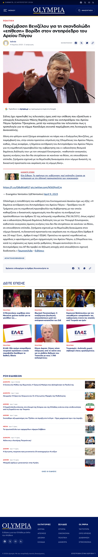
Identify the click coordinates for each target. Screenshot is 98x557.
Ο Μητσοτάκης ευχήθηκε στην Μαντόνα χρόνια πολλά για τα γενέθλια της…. (16, 315)
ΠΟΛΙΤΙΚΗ (8, 20)
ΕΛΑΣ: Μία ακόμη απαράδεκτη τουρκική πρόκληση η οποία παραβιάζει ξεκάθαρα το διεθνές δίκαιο (17, 352)
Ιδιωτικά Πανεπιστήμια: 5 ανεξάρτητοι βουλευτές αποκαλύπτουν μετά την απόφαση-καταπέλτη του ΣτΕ (48, 317)
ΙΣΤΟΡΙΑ (61, 529)
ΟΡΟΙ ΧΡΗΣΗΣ (85, 533)
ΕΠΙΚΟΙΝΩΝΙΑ (85, 542)
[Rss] (93, 2)
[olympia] (49, 10)
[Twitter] (85, 2)
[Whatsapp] (87, 43)
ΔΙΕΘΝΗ (41, 538)
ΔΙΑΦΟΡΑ (62, 542)
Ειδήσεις (39, 250)
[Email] (89, 2)
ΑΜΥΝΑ (41, 529)
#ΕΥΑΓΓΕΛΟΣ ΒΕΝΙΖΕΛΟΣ (14, 258)
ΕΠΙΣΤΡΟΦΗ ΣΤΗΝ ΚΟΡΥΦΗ (83, 553)
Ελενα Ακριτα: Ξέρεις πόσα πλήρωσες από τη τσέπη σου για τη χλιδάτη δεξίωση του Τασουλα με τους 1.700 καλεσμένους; (48, 353)
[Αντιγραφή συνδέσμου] (92, 43)
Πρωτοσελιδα (25, 250)
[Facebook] (81, 2)
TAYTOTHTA (84, 529)
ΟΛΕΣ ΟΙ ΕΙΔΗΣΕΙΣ (49, 471)
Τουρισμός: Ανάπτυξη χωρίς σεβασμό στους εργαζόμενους (80, 349)
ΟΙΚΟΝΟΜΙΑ (63, 533)
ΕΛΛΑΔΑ (41, 542)
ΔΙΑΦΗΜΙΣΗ (84, 538)
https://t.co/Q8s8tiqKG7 (16, 187)
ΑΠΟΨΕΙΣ (42, 533)
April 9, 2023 (51, 194)
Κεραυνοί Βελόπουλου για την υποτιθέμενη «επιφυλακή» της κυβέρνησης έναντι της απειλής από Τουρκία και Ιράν (80, 317)
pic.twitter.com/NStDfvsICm (46, 187)
